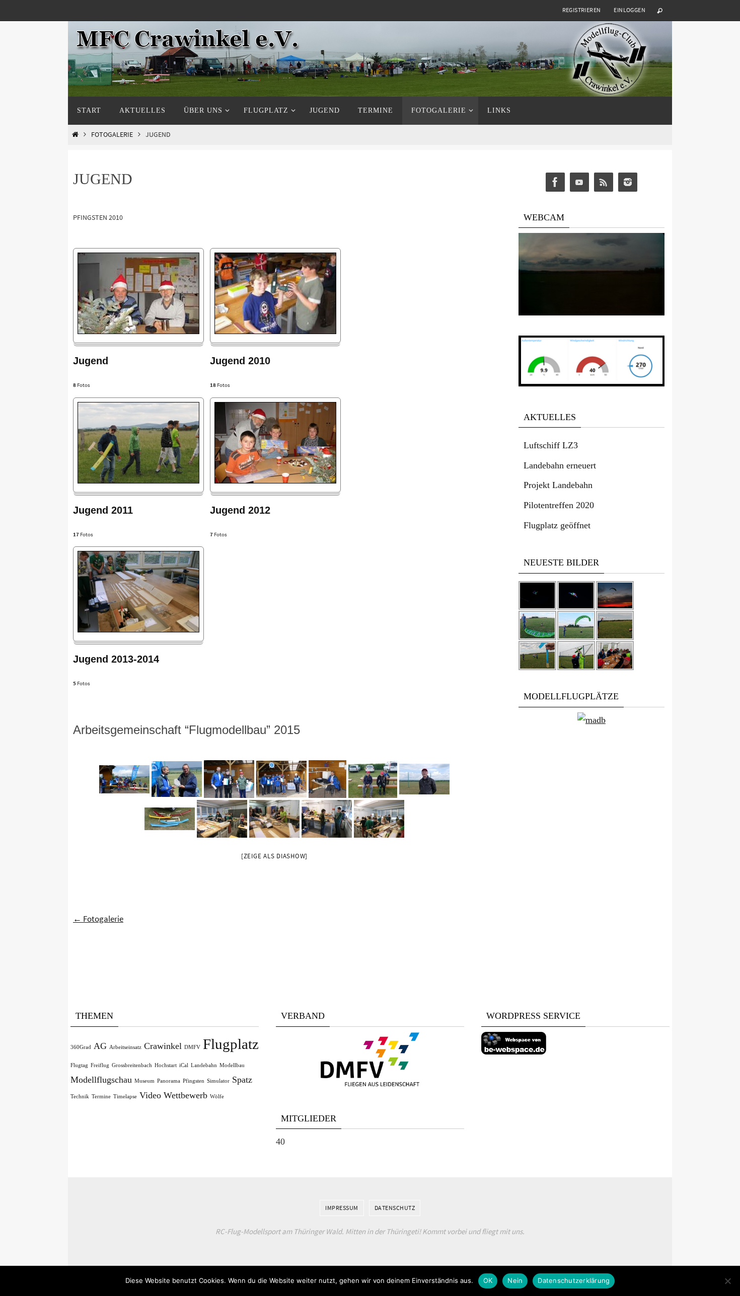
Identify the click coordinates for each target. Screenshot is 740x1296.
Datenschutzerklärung (574, 1280)
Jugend (90, 360)
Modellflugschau (101, 1080)
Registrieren (581, 10)
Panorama (168, 1081)
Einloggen (629, 10)
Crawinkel (163, 1046)
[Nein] (727, 1281)
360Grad (80, 1047)
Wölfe (217, 1096)
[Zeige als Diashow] (274, 856)
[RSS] (603, 182)
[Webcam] (591, 312)
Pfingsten (193, 1081)
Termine (101, 1096)
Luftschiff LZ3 (551, 445)
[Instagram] (627, 182)
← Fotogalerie (98, 918)
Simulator (218, 1081)
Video (150, 1095)
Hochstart (166, 1065)
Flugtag (79, 1065)
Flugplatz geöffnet (557, 525)
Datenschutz (395, 1207)
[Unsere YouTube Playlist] (579, 182)
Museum (144, 1081)
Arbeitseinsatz (125, 1047)
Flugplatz (231, 1044)
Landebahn (204, 1065)
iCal (183, 1065)
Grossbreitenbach (132, 1065)
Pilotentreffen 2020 (559, 505)
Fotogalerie (112, 134)
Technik (79, 1096)
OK (488, 1280)
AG (100, 1046)
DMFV (192, 1047)
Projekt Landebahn (558, 485)
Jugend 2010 (240, 360)
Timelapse (125, 1096)
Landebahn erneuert (560, 465)
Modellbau (232, 1065)
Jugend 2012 (240, 510)
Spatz (242, 1080)
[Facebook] (555, 182)
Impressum (341, 1207)
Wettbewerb (185, 1095)
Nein (515, 1280)
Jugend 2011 (103, 510)
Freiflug (100, 1065)
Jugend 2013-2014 (116, 659)
